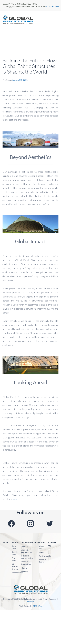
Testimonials (45, 556)
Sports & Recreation (26, 562)
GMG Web (37, 606)
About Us (42, 547)
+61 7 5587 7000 (51, 6)
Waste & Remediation (27, 551)
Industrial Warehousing (27, 556)
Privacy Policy (42, 560)
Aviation (24, 546)
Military (24, 571)
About (42, 542)
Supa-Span (14, 547)
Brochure (34, 542)
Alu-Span (14, 559)
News (41, 552)
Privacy (30, 601)
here (15, 499)
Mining (24, 568)
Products (16, 542)
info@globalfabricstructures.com (20, 6)
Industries (25, 542)
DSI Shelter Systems (15, 566)
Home (5, 542)
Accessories (17, 572)
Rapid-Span (14, 553)
